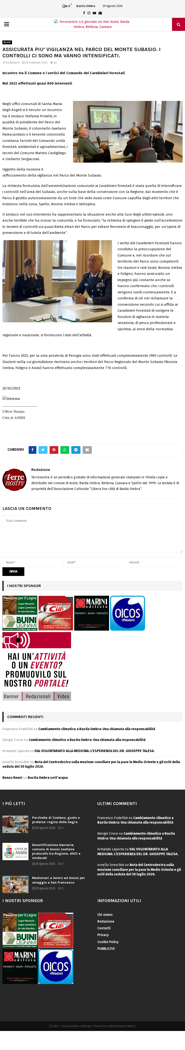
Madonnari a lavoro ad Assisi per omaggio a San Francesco (58, 880)
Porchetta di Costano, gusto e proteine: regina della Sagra (56, 820)
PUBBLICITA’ (106, 949)
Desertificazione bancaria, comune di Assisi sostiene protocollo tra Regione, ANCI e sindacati (56, 851)
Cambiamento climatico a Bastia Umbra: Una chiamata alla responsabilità (96, 729)
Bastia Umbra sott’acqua (48, 778)
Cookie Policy (108, 942)
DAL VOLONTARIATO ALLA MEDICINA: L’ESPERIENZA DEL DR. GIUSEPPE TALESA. (94, 751)
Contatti (104, 928)
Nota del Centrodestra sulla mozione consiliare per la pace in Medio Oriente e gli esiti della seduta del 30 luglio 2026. (139, 869)
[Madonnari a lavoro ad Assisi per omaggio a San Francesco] (15, 884)
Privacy (103, 935)
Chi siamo (105, 915)
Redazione (13, 62)
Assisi (7, 42)
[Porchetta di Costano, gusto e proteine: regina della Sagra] (15, 824)
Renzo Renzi (12, 778)
